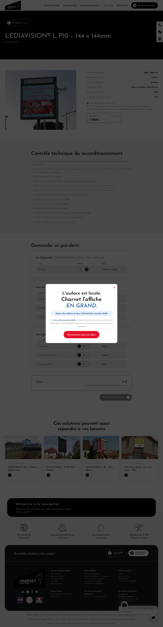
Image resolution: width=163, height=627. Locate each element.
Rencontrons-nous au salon (81, 334)
